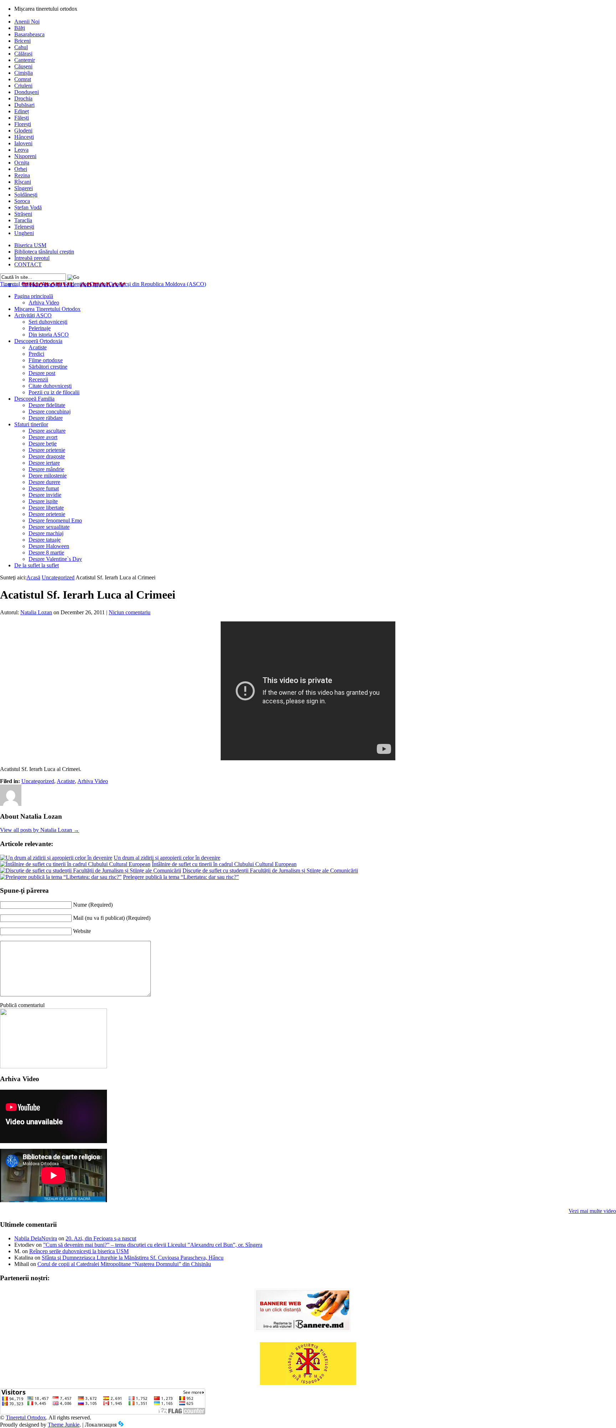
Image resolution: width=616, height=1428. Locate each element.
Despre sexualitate (49, 527)
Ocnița (21, 163)
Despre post (42, 373)
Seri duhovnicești (48, 322)
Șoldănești (25, 195)
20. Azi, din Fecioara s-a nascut (101, 1238)
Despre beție (43, 444)
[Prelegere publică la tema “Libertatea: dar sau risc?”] (61, 877)
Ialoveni (23, 143)
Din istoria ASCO (49, 335)
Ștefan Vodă (28, 207)
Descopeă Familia (34, 399)
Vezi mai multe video (592, 1211)
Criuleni (23, 86)
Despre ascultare (47, 431)
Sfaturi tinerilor (31, 424)
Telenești (24, 227)
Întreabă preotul (32, 258)
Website (82, 931)
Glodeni (23, 130)
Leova (21, 150)
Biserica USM (30, 245)
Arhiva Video (44, 302)
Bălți (19, 28)
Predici (36, 354)
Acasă (33, 577)
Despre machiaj (46, 533)
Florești (22, 124)
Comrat (22, 79)
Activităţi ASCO (33, 315)
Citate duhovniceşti (50, 386)
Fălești (21, 118)
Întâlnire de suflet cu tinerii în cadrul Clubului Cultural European (224, 864)
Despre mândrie (46, 469)
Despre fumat (44, 488)
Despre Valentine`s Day (55, 559)
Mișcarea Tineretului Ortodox (47, 309)
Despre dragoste (47, 456)
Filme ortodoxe (46, 360)
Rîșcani (22, 182)
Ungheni (24, 233)
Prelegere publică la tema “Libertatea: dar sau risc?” (181, 877)
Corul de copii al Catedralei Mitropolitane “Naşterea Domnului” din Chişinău (124, 1264)
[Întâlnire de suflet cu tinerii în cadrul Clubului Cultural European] (75, 864)
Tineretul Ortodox (103, 284)
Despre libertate (46, 508)
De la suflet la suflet (36, 565)
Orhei (20, 169)
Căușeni (23, 66)
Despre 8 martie (46, 552)
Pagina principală (33, 296)
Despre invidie (45, 495)
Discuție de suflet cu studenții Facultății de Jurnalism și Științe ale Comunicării (270, 870)
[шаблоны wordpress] (121, 1425)
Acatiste (38, 347)
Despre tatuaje (45, 540)
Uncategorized (58, 577)
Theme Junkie (63, 1425)
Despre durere (44, 482)
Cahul (21, 47)
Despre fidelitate (47, 405)
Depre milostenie (48, 476)
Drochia (23, 98)
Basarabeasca (29, 34)
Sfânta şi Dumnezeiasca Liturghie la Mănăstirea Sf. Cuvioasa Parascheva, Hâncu (133, 1258)
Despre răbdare (46, 418)
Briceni (22, 41)
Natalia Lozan (36, 612)
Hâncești (24, 137)
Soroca (22, 201)
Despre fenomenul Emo (55, 520)
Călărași (23, 54)
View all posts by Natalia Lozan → (39, 830)
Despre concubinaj (50, 411)
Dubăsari (24, 105)
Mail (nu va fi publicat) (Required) (111, 918)
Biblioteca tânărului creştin (44, 252)
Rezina (22, 175)
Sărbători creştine (48, 367)
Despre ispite (43, 501)
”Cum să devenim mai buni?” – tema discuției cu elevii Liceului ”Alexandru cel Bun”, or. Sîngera (152, 1245)
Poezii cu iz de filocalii (54, 392)
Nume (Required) (93, 905)
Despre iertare (44, 463)
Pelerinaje (40, 328)
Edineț (21, 111)
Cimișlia (23, 73)
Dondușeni (26, 92)
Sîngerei (23, 188)
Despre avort (43, 437)
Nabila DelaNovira (35, 1238)
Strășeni (23, 214)
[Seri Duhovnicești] (53, 1066)
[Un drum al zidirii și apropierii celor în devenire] (56, 858)
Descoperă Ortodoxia (38, 341)
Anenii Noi (27, 22)
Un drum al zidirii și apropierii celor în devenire (167, 858)
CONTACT (28, 264)
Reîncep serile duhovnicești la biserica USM (79, 1251)
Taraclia (23, 220)
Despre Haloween (49, 546)
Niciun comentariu (129, 612)
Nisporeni (25, 156)
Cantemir (24, 60)
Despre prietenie (47, 450)
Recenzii (38, 379)
